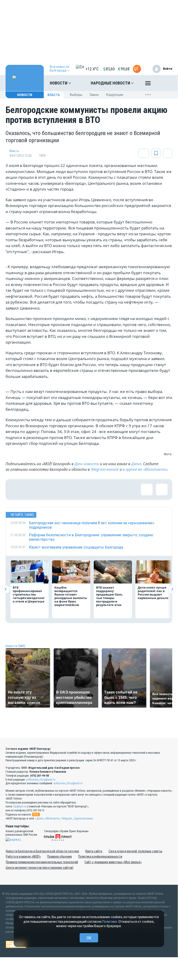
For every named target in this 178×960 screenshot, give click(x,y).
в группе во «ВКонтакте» (145, 469)
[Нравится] (16, 489)
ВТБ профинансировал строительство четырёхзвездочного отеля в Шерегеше (29, 594)
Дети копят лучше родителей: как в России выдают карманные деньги (153, 592)
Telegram (66, 818)
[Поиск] (164, 83)
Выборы (76, 95)
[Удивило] (61, 489)
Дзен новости (87, 463)
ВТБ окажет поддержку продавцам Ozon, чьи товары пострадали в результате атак (109, 596)
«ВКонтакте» (52, 818)
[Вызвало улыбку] (31, 489)
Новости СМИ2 (15, 646)
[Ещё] (148, 84)
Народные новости (111, 83)
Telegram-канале (105, 469)
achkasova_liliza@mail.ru (40, 779)
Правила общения (59, 856)
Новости (59, 83)
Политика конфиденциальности (100, 856)
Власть (53, 95)
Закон (94, 95)
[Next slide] (172, 589)
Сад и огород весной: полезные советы (135, 851)
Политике (109, 921)
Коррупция (114, 95)
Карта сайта (93, 851)
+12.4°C (92, 68)
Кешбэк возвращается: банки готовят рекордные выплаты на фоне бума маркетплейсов (70, 596)
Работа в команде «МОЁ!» (23, 856)
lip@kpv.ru (20, 806)
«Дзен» (39, 818)
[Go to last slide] (6, 589)
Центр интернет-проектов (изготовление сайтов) (39, 867)
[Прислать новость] (137, 69)
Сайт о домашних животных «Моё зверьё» (113, 862)
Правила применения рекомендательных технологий (42, 862)
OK (89, 938)
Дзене (136, 463)
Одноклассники (83, 818)
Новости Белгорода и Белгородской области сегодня (42, 851)
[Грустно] (76, 489)
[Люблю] (46, 489)
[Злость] (91, 489)
